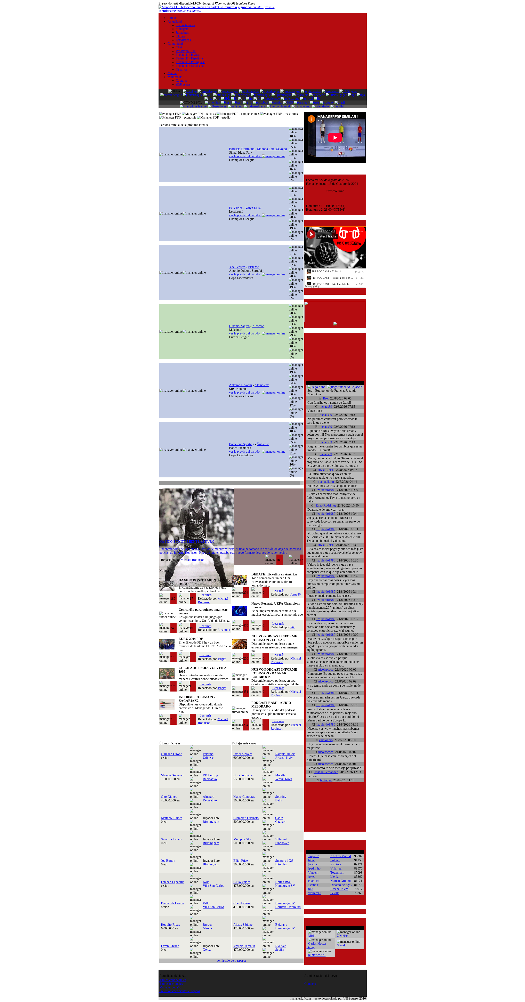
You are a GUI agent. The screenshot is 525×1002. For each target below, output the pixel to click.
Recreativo (210, 779)
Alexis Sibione (242, 924)
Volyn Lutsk (253, 208)
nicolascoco (325, 669)
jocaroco (313, 864)
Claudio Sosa (242, 903)
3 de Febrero (237, 267)
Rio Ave (280, 946)
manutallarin (326, 481)
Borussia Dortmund (242, 149)
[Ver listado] (301, 483)
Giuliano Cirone (171, 754)
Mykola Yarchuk (244, 946)
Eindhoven (282, 843)
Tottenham (337, 872)
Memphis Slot (242, 839)
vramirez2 (314, 893)
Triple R (313, 856)
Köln (206, 882)
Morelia (280, 775)
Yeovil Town (283, 779)
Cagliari (280, 821)
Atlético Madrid (340, 856)
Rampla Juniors (285, 754)
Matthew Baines (171, 818)
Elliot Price (240, 860)
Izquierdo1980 (325, 490)
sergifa (222, 659)
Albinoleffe (262, 385)
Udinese (208, 757)
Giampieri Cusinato (246, 818)
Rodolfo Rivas (170, 924)
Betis (278, 800)
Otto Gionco (169, 796)
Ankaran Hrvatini (240, 385)
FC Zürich (236, 208)
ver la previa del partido (245, 156)
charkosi (313, 880)
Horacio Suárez (243, 775)
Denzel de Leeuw (172, 903)
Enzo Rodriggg (326, 505)
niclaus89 (326, 406)
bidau (311, 860)
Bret (326, 398)
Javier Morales (242, 754)
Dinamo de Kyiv (341, 885)
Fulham (335, 860)
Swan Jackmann (171, 839)
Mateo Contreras (244, 796)
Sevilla (279, 949)
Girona (207, 928)
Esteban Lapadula (172, 882)
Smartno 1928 (284, 860)
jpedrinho (314, 868)
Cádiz (279, 818)
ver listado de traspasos (231, 960)
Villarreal (281, 839)
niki (292, 627)
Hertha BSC (283, 882)
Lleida (334, 876)
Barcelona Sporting (241, 444)
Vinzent (313, 872)
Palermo (208, 754)
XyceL (341, 945)
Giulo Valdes (241, 882)
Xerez (207, 949)
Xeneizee (343, 935)
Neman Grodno (340, 880)
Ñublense (263, 444)
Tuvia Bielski (325, 469)
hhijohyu (326, 780)
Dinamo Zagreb (239, 326)
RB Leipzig (210, 775)
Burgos (207, 924)
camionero (326, 740)
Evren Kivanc (170, 946)
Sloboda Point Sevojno (272, 149)
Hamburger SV (285, 885)
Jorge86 (295, 594)
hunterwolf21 (317, 955)
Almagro (208, 796)
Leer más (205, 595)
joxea (311, 876)
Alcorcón (258, 326)
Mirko (312, 935)
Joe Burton (168, 860)
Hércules (281, 864)
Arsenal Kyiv (284, 757)
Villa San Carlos (213, 885)
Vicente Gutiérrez (172, 775)
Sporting (280, 796)
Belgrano (281, 924)
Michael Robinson (192, 559)
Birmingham (211, 821)
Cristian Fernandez (326, 772)
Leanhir (313, 885)
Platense (253, 267)
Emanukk (224, 629)
